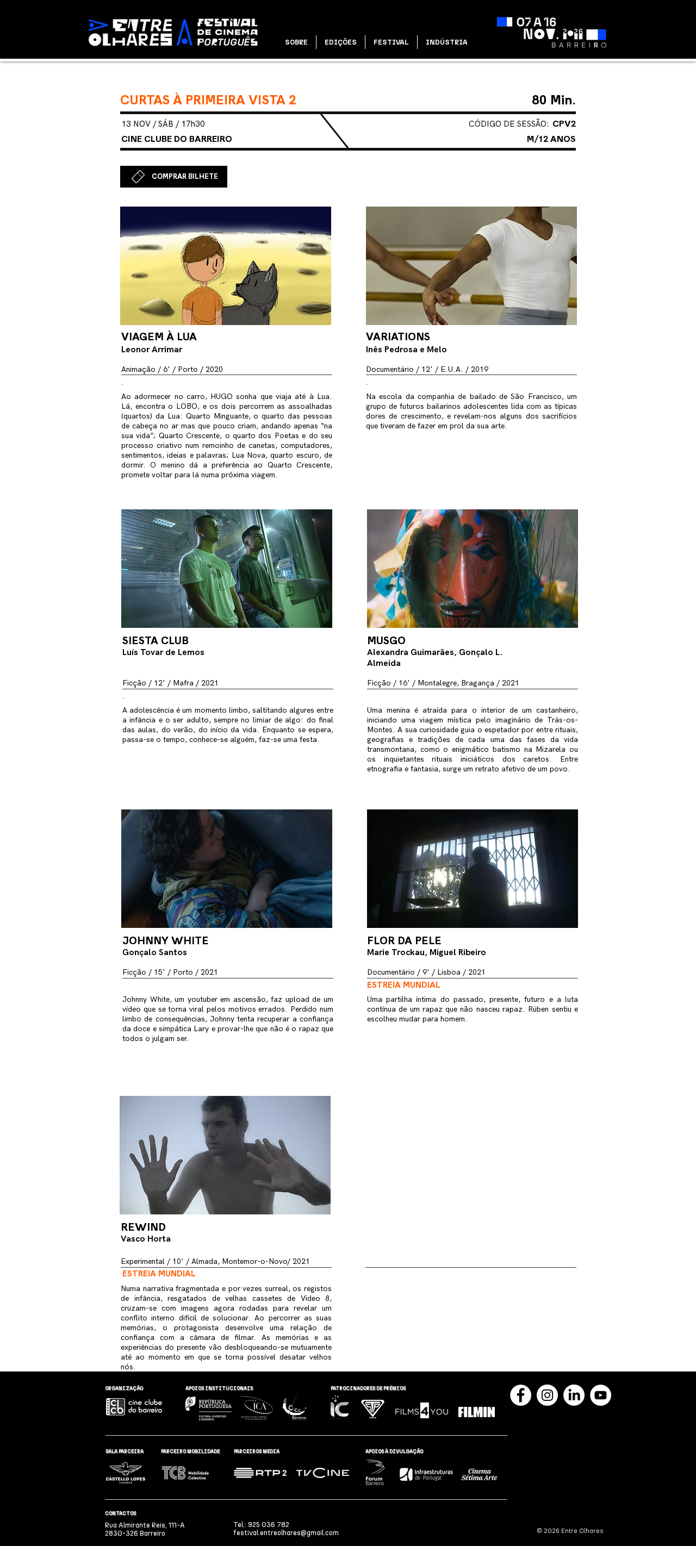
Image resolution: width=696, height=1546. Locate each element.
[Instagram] (547, 1395)
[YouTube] (600, 1395)
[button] (296, 42)
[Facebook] (520, 1395)
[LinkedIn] (574, 1395)
